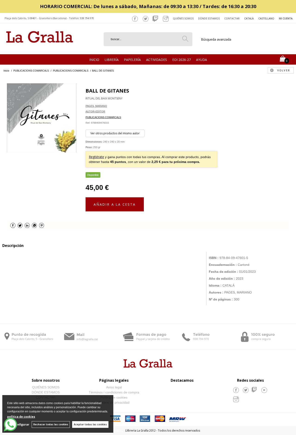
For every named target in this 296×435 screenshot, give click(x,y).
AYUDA (201, 59)
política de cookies (21, 417)
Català (249, 18)
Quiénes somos (183, 18)
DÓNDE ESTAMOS (46, 392)
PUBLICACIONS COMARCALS (103, 117)
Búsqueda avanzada (216, 39)
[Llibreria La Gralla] (40, 49)
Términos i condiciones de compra (114, 392)
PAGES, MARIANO (96, 106)
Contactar (232, 18)
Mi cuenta (286, 18)
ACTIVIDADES (156, 59)
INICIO (94, 59)
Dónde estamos (209, 18)
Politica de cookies (113, 397)
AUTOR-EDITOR (95, 111)
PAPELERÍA (132, 59)
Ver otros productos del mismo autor (115, 133)
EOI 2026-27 (181, 59)
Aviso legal (114, 387)
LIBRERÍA (112, 59)
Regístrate (96, 157)
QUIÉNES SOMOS (45, 387)
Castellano (266, 18)
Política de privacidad (114, 402)
